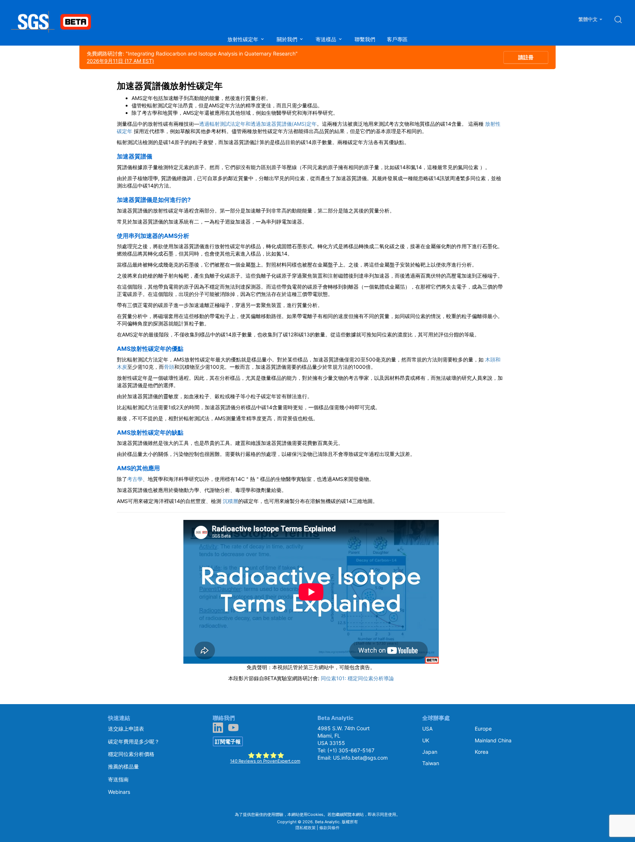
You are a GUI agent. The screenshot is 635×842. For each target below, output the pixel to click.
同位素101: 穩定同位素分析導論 (357, 678)
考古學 (135, 479)
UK (425, 740)
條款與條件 (329, 827)
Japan (429, 752)
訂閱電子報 (228, 741)
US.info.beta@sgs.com (360, 757)
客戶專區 (397, 39)
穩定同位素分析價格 (131, 754)
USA (427, 728)
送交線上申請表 (126, 728)
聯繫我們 (365, 39)
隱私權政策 (305, 827)
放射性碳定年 (243, 39)
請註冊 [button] (526, 57)
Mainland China (493, 740)
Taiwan (430, 763)
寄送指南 (118, 779)
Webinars (119, 792)
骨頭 (169, 367)
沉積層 (230, 501)
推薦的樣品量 (123, 766)
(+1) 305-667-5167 (350, 750)
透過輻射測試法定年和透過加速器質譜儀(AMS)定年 (258, 124)
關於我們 (288, 39)
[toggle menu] (262, 39)
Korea (481, 752)
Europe (483, 728)
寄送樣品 (327, 39)
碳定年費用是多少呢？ (133, 741)
